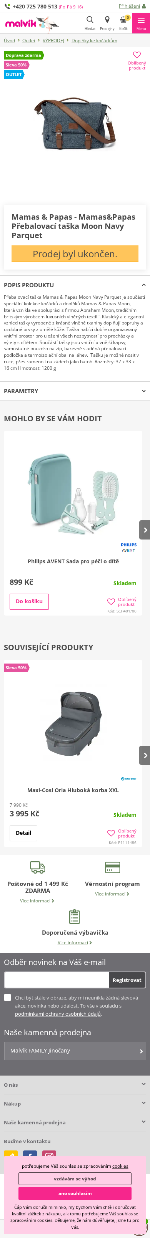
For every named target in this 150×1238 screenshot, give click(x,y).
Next (144, 530)
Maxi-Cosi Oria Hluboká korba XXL (73, 790)
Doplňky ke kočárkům (94, 40)
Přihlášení (129, 6)
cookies (120, 1166)
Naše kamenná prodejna (35, 1122)
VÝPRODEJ (53, 40)
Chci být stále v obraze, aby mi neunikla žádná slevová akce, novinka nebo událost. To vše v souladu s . (76, 1005)
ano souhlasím (75, 1193)
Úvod (9, 40)
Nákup (12, 1103)
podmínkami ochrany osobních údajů (58, 1013)
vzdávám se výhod (75, 1178)
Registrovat (127, 979)
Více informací (35, 901)
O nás (11, 1084)
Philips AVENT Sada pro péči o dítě (73, 561)
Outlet (28, 40)
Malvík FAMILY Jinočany (40, 1050)
